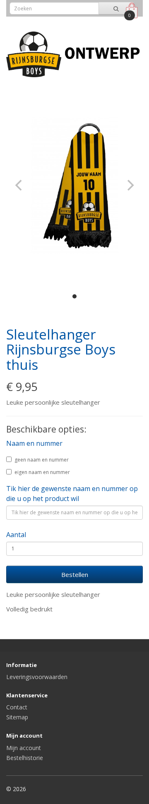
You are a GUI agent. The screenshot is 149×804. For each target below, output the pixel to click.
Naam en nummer (34, 443)
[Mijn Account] (113, 22)
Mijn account (23, 748)
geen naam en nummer (41, 459)
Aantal (16, 534)
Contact (16, 707)
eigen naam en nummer (42, 472)
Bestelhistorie (24, 758)
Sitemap (17, 717)
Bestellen (74, 574)
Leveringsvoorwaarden (36, 677)
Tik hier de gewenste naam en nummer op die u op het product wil (72, 493)
